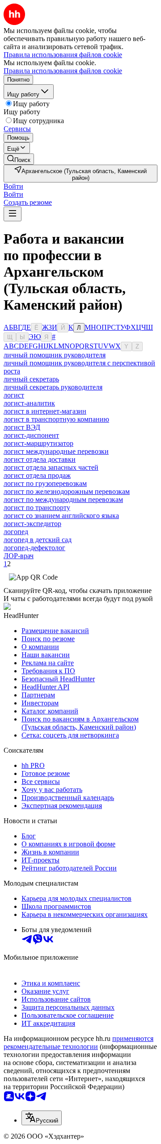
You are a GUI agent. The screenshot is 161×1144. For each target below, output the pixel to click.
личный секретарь (31, 379)
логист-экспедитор (32, 523)
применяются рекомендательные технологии (78, 1042)
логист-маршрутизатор (38, 443)
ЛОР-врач (19, 556)
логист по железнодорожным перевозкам (67, 491)
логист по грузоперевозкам (45, 483)
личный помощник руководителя (55, 355)
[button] (13, 186)
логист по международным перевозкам (63, 499)
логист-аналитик (29, 403)
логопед (16, 531)
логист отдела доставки (40, 459)
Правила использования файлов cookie (63, 71)
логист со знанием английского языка (61, 515)
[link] (19, 159)
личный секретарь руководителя (53, 387)
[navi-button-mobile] (12, 214)
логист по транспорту (37, 507)
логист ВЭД (22, 427)
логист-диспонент (31, 435)
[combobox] (41, 1118)
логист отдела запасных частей (51, 467)
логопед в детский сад (38, 539)
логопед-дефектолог (34, 547)
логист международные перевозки (56, 451)
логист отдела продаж (37, 475)
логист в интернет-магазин (45, 411)
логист (14, 395)
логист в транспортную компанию (56, 419)
